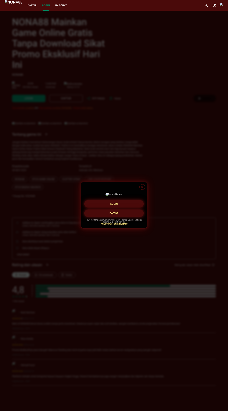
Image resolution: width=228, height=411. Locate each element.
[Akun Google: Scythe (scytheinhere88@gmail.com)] (222, 5)
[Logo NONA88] (14, 5)
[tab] (32, 5)
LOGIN (114, 203)
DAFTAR (114, 212)
